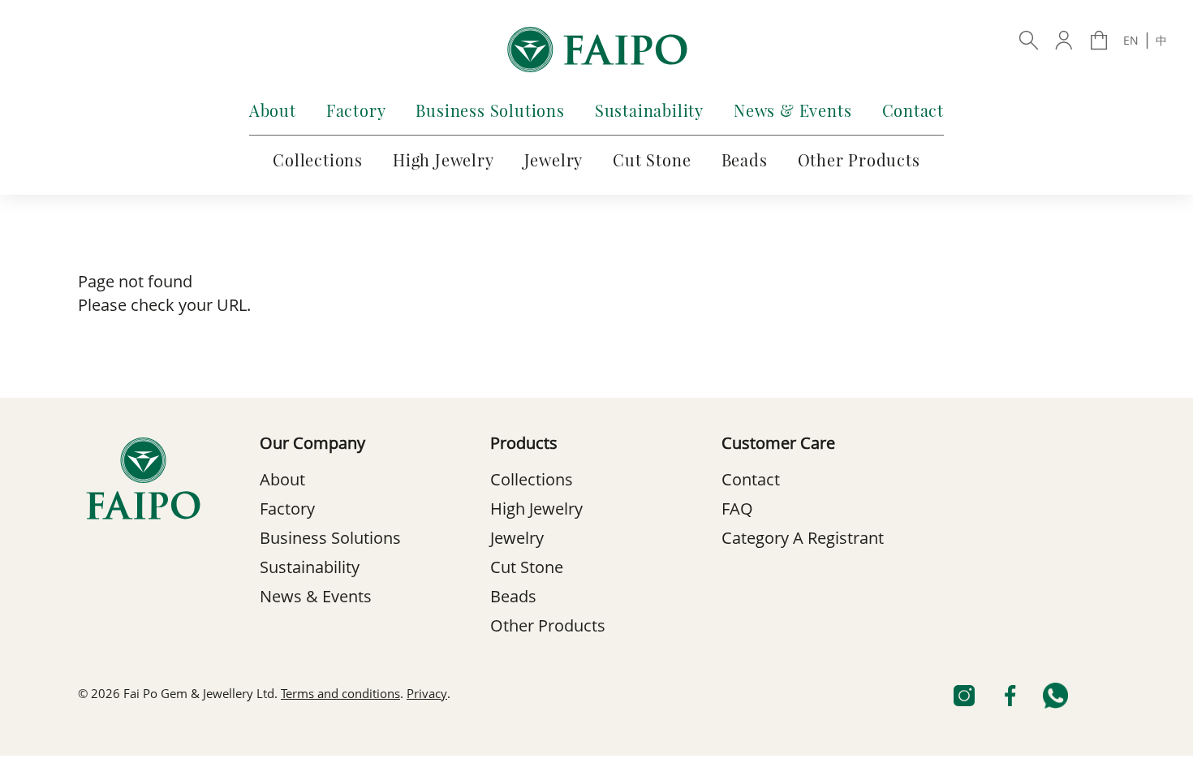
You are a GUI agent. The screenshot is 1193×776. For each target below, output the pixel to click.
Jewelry (554, 159)
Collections (318, 159)
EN (1131, 41)
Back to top (596, 755)
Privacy (427, 695)
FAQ (737, 510)
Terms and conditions (340, 695)
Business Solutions (490, 110)
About (272, 110)
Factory (356, 110)
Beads (744, 159)
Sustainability (649, 110)
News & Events (792, 110)
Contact (913, 110)
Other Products (859, 159)
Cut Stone (652, 159)
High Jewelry (443, 159)
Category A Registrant (802, 540)
